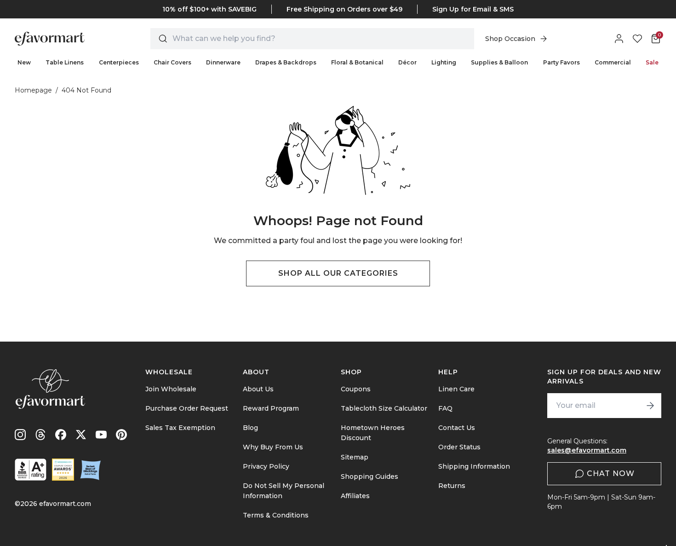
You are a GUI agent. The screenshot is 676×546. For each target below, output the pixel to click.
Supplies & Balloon (499, 62)
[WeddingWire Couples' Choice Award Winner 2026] (63, 470)
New (24, 62)
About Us (258, 389)
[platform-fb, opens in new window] (60, 434)
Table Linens (65, 62)
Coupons (356, 389)
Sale (652, 62)
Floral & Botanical (357, 62)
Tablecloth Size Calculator (384, 408)
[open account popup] (618, 38)
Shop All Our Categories (338, 273)
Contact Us (456, 428)
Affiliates (355, 496)
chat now (611, 473)
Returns (451, 486)
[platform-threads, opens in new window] (40, 434)
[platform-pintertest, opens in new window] (121, 434)
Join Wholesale (170, 389)
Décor (407, 62)
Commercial (613, 62)
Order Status (459, 447)
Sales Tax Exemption (180, 428)
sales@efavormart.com (586, 450)
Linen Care (456, 389)
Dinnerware (223, 62)
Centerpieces (119, 62)
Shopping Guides (369, 476)
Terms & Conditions (276, 515)
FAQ (445, 408)
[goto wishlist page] (637, 38)
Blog (250, 428)
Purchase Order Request (186, 408)
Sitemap (354, 457)
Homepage (33, 90)
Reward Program (271, 408)
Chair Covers (172, 62)
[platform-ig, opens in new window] (20, 434)
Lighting (443, 62)
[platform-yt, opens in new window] (101, 434)
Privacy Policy (266, 466)
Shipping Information (474, 466)
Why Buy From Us (273, 447)
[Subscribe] (650, 405)
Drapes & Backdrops (285, 62)
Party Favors (561, 62)
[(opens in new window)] (30, 470)
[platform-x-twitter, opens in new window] (80, 434)
